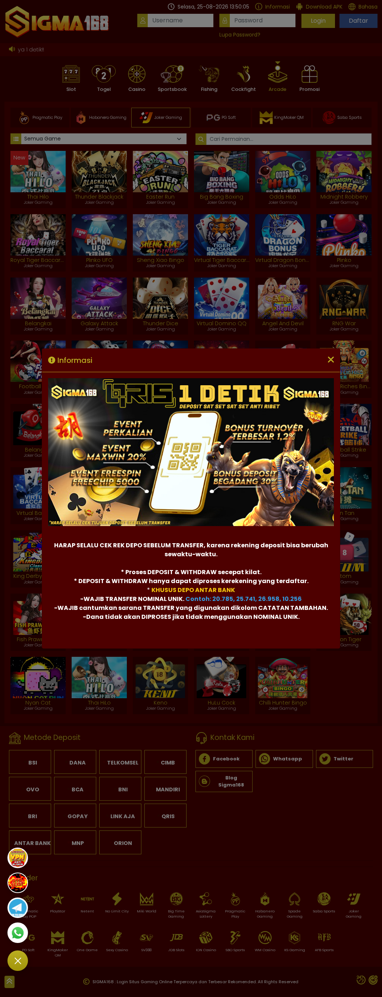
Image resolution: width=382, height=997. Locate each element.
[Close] (331, 360)
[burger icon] (17, 960)
